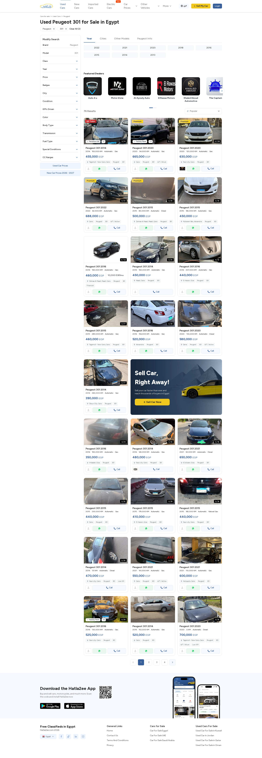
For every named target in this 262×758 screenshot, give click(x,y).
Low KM (121, 581)
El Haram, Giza (188, 281)
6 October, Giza (188, 463)
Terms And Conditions (118, 740)
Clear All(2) (75, 29)
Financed (90, 286)
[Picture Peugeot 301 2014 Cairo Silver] (153, 609)
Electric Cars (113, 5)
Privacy (110, 745)
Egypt (48, 736)
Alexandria (140, 345)
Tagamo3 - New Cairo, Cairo (99, 162)
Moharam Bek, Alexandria (192, 222)
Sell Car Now (153, 402)
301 (123, 162)
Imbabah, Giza (94, 463)
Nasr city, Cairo (188, 162)
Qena (185, 345)
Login (217, 6)
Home (110, 730)
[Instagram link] (83, 736)
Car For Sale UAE (158, 735)
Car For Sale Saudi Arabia (162, 740)
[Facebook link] (61, 736)
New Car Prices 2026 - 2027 (60, 173)
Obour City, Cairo (95, 404)
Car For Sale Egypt (159, 730)
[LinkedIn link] (75, 736)
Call (118, 168)
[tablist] (153, 39)
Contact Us (112, 735)
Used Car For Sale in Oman (208, 745)
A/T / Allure (161, 162)
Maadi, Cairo (140, 281)
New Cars (76, 6)
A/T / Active (115, 222)
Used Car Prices (60, 165)
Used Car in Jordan (205, 735)
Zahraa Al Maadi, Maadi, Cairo (146, 222)
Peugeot (116, 162)
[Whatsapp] (99, 169)
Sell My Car (202, 6)
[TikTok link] (68, 736)
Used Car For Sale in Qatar (208, 740)
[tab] (89, 39)
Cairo (138, 162)
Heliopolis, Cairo (189, 581)
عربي (185, 5)
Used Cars (63, 6)
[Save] (124, 121)
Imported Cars (93, 6)
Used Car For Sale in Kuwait (209, 730)
